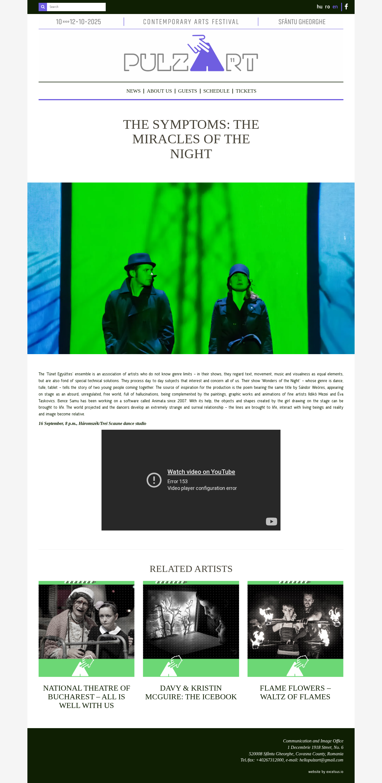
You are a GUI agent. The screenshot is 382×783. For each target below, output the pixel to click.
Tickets (246, 91)
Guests (187, 91)
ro (327, 7)
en (335, 7)
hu (319, 7)
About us (159, 91)
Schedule (216, 91)
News (133, 91)
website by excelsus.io (325, 772)
